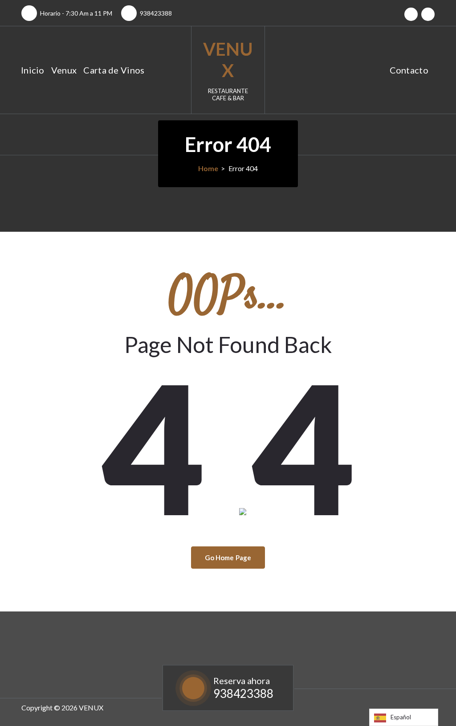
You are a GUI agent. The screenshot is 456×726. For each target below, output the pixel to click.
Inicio (33, 70)
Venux (64, 70)
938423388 (156, 13)
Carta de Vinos (113, 70)
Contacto (409, 70)
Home (208, 168)
